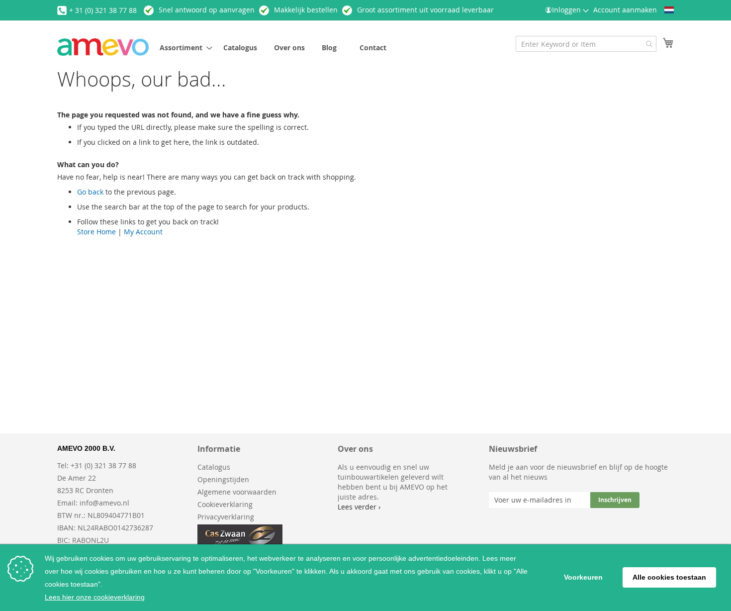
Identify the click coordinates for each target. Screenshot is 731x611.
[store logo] (103, 47)
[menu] (308, 47)
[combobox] (586, 44)
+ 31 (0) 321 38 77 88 (103, 10)
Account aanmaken (625, 9)
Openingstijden (223, 479)
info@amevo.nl (104, 503)
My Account (143, 231)
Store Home (96, 231)
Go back (90, 192)
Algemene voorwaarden (236, 492)
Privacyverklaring (225, 516)
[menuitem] (183, 47)
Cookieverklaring (225, 504)
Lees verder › (359, 506)
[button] (669, 10)
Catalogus (213, 467)
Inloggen (566, 9)
